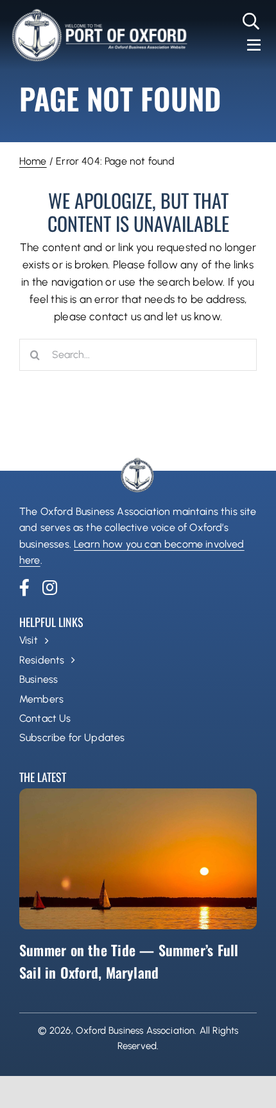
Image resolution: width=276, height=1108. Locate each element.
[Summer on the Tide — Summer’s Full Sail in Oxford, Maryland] (138, 858)
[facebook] (24, 587)
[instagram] (49, 587)
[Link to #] (251, 21)
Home (33, 161)
